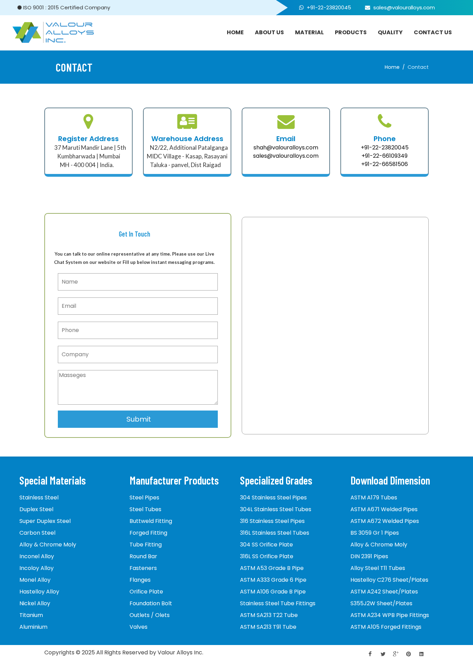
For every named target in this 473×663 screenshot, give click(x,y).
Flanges (140, 580)
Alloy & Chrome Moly (47, 545)
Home (392, 67)
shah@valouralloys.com (285, 147)
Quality (390, 32)
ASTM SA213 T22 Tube (269, 615)
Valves (139, 627)
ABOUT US (269, 32)
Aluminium (33, 627)
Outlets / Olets (150, 615)
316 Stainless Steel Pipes (272, 521)
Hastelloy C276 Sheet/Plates (389, 580)
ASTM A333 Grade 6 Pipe (273, 580)
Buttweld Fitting (151, 521)
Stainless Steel (39, 497)
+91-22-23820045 (329, 7)
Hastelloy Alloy (39, 592)
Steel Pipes (144, 497)
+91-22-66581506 (384, 164)
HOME (235, 32)
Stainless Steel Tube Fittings (277, 603)
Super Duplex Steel (45, 521)
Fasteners (143, 568)
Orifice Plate (146, 592)
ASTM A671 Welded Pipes (384, 509)
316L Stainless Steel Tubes (274, 533)
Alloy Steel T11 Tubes (377, 568)
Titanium (31, 615)
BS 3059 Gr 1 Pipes (374, 533)
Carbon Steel (37, 533)
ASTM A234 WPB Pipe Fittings (389, 615)
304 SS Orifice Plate (266, 545)
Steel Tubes (145, 509)
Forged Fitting (148, 533)
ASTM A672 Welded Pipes (384, 521)
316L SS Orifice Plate (266, 556)
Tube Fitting (146, 545)
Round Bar (143, 556)
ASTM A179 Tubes (373, 497)
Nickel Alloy (34, 603)
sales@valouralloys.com (403, 7)
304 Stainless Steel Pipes (273, 497)
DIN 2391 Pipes (369, 556)
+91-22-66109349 (385, 156)
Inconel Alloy (36, 556)
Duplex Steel (36, 509)
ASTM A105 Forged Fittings (385, 627)
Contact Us (433, 32)
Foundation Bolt (151, 603)
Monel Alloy (35, 580)
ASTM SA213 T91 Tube (268, 627)
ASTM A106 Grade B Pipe (273, 592)
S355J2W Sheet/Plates (381, 603)
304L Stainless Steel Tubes (275, 509)
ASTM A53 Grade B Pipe (272, 568)
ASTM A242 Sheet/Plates (384, 592)
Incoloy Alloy (36, 568)
